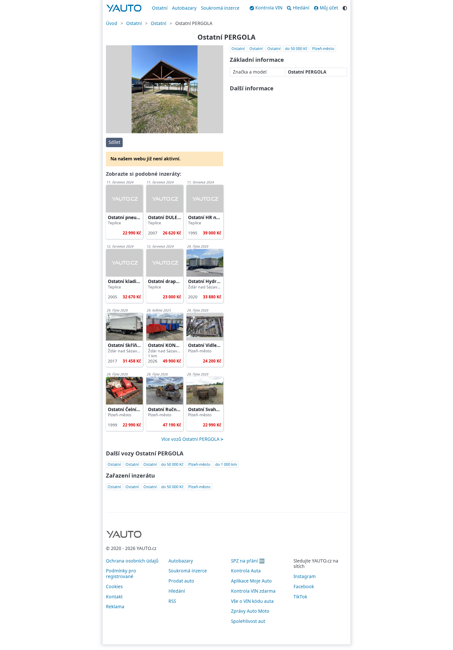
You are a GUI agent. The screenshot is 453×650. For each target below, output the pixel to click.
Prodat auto (181, 581)
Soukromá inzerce (220, 8)
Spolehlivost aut (248, 621)
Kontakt (114, 597)
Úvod (111, 23)
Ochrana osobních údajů (132, 561)
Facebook (304, 586)
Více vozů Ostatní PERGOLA (191, 439)
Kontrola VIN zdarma (253, 591)
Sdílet (114, 142)
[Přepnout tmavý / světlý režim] (345, 7)
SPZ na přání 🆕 (248, 561)
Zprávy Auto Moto (250, 611)
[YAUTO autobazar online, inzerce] (124, 8)
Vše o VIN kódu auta (252, 601)
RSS (172, 601)
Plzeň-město (323, 48)
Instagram (305, 576)
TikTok (300, 597)
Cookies (114, 586)
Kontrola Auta (246, 571)
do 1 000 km (226, 464)
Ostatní (160, 8)
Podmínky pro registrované (121, 573)
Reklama (115, 607)
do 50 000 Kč (296, 48)
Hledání (176, 591)
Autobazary (184, 8)
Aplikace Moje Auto (251, 581)
